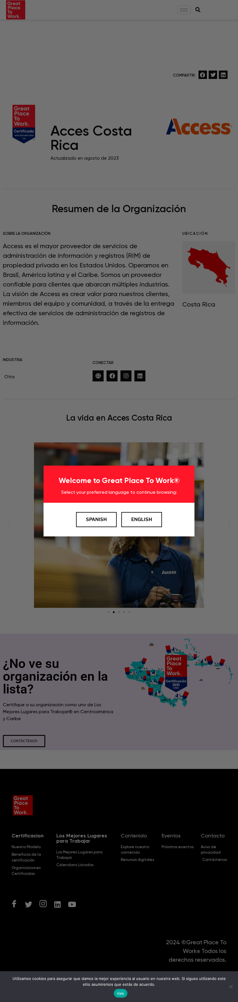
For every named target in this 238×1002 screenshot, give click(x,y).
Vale (121, 993)
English (141, 519)
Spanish (96, 519)
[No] (231, 987)
